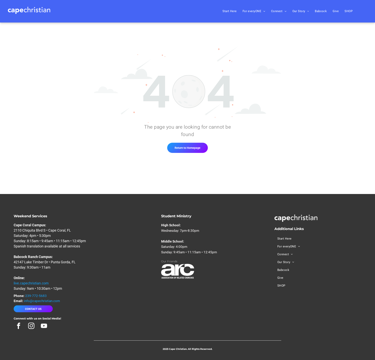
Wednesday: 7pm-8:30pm (180, 231)
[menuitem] (230, 11)
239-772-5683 (36, 296)
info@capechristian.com (42, 301)
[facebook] (18, 326)
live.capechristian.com (31, 283)
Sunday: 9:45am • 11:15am (181, 252)
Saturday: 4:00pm (174, 247)
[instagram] (31, 326)
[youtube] (44, 326)
